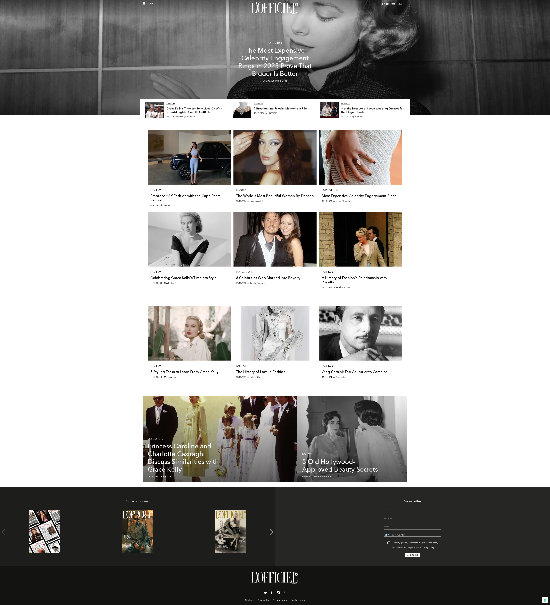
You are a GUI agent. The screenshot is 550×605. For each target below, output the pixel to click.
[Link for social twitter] (265, 593)
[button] (272, 532)
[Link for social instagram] (278, 593)
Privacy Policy (428, 547)
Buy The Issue (388, 4)
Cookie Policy (298, 600)
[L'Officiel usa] (275, 8)
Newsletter (263, 600)
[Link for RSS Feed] (284, 593)
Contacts (249, 600)
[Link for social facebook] (271, 593)
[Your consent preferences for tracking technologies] (545, 600)
